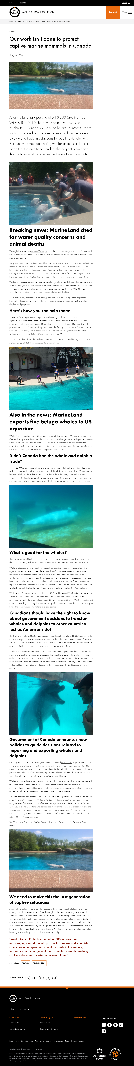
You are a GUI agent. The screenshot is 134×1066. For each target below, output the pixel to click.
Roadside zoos (39, 963)
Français (23, 3)
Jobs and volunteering (17, 1029)
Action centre (80, 1017)
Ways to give (46, 1017)
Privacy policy (14, 1041)
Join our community (17, 1009)
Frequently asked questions (74, 1041)
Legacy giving (45, 1023)
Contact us (14, 1017)
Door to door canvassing (54, 1041)
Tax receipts (39, 1041)
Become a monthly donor (49, 1029)
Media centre (14, 1023)
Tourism (25, 963)
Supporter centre (27, 1041)
